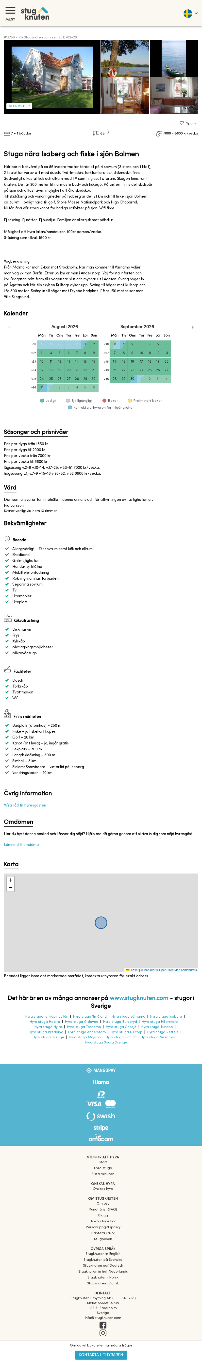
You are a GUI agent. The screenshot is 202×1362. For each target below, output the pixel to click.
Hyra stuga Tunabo (157, 1027)
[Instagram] (103, 1333)
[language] (190, 13)
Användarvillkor (103, 1221)
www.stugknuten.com (139, 998)
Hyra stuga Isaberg (166, 1016)
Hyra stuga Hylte (48, 1027)
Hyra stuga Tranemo (84, 1027)
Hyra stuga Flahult (120, 1037)
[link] (102, 1254)
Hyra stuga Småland (90, 1016)
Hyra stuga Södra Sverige (106, 1042)
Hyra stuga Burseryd (120, 1022)
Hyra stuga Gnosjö (121, 1027)
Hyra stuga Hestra (45, 1022)
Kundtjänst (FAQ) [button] (103, 1209)
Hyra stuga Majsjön (85, 1037)
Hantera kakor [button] (103, 1233)
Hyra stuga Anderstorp (87, 1032)
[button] (10, 880)
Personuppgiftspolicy (103, 1227)
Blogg (103, 1215)
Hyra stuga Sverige (48, 1037)
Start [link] (103, 1162)
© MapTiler (148, 970)
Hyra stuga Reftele (163, 1032)
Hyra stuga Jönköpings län (46, 1016)
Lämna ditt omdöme (21, 845)
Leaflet (133, 970)
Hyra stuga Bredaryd (46, 1032)
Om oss (103, 1203)
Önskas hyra (103, 1189)
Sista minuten (103, 1174)
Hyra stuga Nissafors (157, 1037)
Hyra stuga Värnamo (128, 1016)
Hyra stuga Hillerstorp (160, 1022)
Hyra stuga (103, 1168)
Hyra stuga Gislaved (81, 1022)
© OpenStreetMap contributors (176, 970)
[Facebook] (103, 1325)
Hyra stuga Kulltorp (126, 1032)
